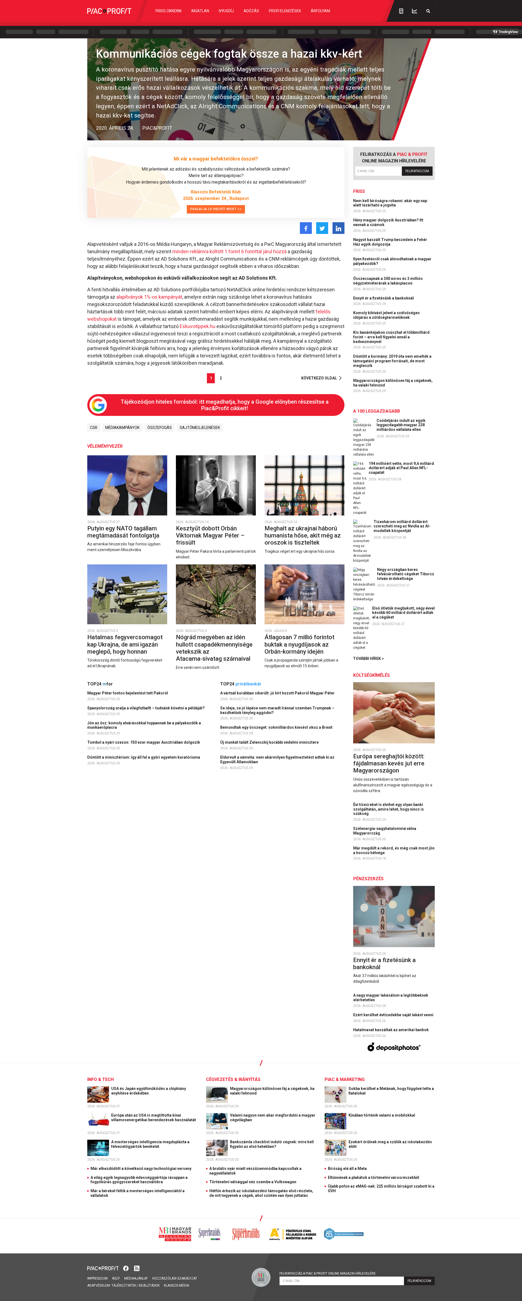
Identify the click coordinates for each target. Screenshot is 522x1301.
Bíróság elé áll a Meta (347, 1168)
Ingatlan (200, 11)
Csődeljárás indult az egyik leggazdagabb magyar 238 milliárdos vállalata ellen (401, 425)
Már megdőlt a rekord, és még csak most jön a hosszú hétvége (393, 850)
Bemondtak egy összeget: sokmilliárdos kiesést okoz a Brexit (276, 727)
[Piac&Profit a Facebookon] (126, 1268)
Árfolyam (320, 11)
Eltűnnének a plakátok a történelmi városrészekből (373, 1177)
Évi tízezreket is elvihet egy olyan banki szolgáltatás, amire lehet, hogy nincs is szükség (388, 809)
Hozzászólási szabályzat (174, 1278)
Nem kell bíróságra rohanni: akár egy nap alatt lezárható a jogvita (390, 203)
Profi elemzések (285, 11)
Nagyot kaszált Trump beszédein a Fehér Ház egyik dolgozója (390, 241)
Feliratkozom (417, 171)
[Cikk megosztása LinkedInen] (338, 228)
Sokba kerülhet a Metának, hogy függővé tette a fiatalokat (391, 1090)
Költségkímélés (371, 675)
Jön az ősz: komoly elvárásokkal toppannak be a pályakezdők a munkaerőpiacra (144, 725)
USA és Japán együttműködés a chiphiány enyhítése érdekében (148, 1090)
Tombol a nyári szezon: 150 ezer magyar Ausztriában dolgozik (144, 742)
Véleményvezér (105, 446)
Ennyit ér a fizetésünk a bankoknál (384, 298)
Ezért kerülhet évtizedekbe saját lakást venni (393, 1015)
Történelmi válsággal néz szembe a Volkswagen (252, 1182)
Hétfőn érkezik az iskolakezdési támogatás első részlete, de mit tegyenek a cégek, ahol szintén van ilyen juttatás (261, 1193)
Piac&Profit (157, 128)
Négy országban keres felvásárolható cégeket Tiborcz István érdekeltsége (405, 574)
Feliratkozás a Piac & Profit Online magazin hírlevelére (327, 1273)
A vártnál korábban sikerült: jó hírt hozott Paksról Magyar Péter (277, 693)
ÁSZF (116, 1278)
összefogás (159, 427)
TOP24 (100, 684)
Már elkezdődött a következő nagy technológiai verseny (141, 1168)
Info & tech (100, 1079)
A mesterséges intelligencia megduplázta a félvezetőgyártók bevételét (150, 1144)
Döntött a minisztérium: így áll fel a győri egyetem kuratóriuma (144, 757)
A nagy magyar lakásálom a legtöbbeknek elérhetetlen (390, 997)
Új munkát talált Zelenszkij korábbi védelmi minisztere (269, 742)
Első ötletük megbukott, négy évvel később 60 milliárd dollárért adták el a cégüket (403, 613)
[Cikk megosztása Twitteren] (322, 228)
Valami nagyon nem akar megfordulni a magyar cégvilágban (272, 1117)
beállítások (149, 1285)
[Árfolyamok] (415, 11)
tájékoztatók (123, 1285)
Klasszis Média (176, 1285)
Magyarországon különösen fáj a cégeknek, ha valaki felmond (393, 382)
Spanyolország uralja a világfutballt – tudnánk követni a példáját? (146, 708)
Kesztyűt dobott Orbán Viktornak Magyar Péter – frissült (210, 535)
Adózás (251, 11)
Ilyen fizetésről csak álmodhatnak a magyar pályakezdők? (392, 261)
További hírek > (368, 658)
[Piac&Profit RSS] (136, 1268)
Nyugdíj (226, 11)
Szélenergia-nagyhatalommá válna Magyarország (384, 830)
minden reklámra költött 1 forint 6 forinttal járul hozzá (230, 251)
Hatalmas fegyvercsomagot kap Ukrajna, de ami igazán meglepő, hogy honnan (125, 644)
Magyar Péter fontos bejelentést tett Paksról (128, 693)
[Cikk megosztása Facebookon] (306, 228)
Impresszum (97, 1278)
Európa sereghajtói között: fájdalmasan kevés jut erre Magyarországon (388, 763)
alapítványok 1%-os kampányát (149, 297)
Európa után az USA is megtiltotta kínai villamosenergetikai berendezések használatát (154, 1117)
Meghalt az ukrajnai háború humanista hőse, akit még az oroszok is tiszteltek (303, 535)
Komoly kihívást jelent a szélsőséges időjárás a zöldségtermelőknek (386, 315)
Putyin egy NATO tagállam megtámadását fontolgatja (124, 532)
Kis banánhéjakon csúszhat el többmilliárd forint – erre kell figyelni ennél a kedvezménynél (391, 337)
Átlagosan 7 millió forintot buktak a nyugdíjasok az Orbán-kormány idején (299, 644)
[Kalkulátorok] (401, 11)
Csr (93, 427)
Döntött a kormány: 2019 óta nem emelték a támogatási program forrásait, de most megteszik (392, 361)
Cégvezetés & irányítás (233, 1079)
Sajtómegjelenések (200, 427)
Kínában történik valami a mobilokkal (382, 1115)
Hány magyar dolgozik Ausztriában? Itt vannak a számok (388, 222)
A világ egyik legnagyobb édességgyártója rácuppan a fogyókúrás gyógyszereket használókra (139, 1179)
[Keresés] (428, 11)
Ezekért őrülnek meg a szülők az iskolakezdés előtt (390, 1144)
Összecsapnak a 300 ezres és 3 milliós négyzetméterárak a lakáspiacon (388, 280)
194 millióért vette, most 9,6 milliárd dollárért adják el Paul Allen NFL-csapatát (401, 468)
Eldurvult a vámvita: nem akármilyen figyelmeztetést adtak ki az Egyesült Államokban (277, 759)
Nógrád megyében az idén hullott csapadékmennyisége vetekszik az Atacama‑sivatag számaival (214, 648)
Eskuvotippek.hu (197, 326)
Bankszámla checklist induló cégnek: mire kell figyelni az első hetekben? (272, 1144)
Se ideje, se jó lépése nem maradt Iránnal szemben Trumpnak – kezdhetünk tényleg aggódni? (277, 710)
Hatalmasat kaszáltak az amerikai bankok (391, 1030)
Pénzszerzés (368, 878)
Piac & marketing (345, 1079)
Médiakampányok (122, 427)
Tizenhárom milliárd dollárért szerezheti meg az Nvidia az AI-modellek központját (402, 526)
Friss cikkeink (169, 11)
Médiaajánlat (136, 1278)
